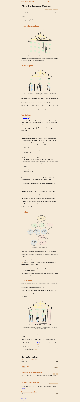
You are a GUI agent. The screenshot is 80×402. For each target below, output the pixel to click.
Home (49, 1)
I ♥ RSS (22, 400)
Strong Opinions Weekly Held (27, 1)
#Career (50, 9)
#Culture (46, 9)
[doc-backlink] (38, 344)
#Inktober (56, 367)
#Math (57, 361)
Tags (55, 1)
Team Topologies (40, 342)
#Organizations (55, 9)
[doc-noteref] (30, 118)
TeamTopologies (26, 118)
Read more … (23, 362)
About (53, 1)
